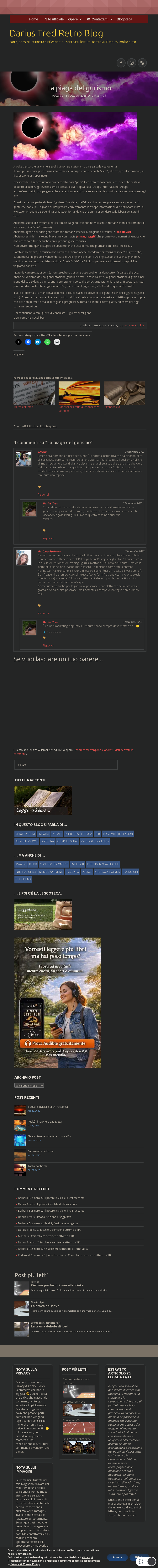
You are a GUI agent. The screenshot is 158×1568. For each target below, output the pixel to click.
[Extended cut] (124, 393)
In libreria (72, 834)
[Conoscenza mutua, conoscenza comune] (79, 393)
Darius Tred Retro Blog (56, 33)
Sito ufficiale (54, 19)
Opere (73, 19)
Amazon (21, 864)
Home (33, 19)
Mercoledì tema (23, 407)
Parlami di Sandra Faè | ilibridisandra (41, 1255)
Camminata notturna (41, 1151)
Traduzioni (130, 872)
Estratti (56, 834)
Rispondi (43, 494)
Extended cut (112, 407)
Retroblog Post (48, 426)
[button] (146, 1561)
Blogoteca (124, 19)
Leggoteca (120, 1503)
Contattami (100, 19)
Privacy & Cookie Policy (30, 1386)
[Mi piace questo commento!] (39, 487)
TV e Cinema (23, 879)
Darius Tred (98, 95)
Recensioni (125, 834)
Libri (97, 834)
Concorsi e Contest (54, 864)
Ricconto (72, 872)
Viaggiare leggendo (95, 841)
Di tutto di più (31, 426)
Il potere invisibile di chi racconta (48, 1106)
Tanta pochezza (38, 1166)
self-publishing (67, 841)
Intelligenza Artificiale (103, 864)
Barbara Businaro (49, 551)
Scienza (87, 872)
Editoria (43, 834)
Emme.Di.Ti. (77, 864)
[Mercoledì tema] (34, 393)
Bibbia (33, 864)
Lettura (86, 834)
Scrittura (47, 841)
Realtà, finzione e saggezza (45, 1121)
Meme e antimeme (51, 872)
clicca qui (87, 1557)
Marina (42, 452)
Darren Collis (134, 325)
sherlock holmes (107, 872)
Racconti (109, 834)
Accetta (117, 1557)
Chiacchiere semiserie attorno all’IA (49, 1136)
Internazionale (26, 872)
